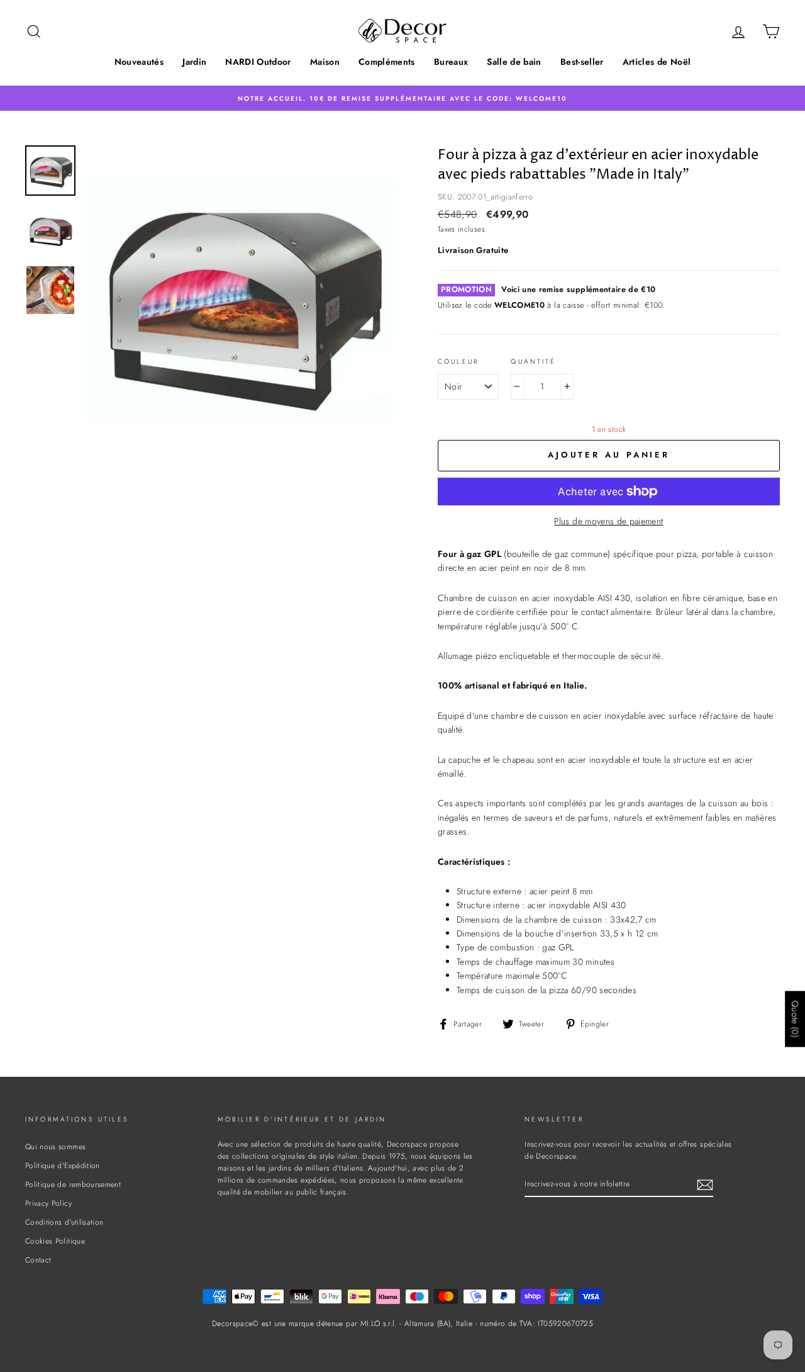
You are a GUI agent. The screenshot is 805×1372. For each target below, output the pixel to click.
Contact (38, 1259)
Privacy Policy (48, 1203)
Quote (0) (795, 1018)
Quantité (533, 361)
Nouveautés (139, 61)
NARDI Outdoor (258, 61)
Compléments (386, 61)
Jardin (194, 61)
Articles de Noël (657, 61)
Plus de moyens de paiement (608, 521)
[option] (402, 98)
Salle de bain (514, 61)
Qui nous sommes (55, 1146)
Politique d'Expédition (62, 1165)
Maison (325, 61)
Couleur (458, 361)
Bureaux (451, 61)
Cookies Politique (55, 1240)
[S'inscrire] (705, 1184)
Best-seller (582, 61)
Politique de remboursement (73, 1184)
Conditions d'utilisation (64, 1222)
